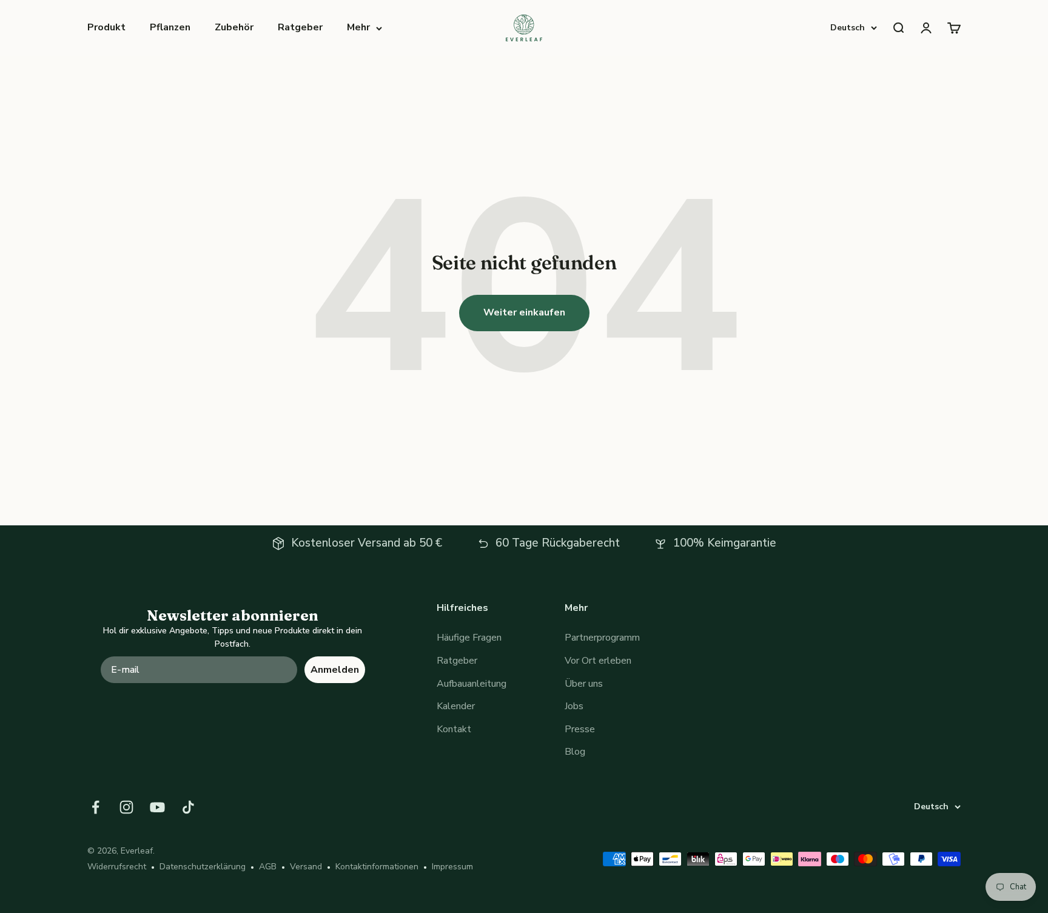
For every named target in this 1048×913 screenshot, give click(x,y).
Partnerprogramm (602, 637)
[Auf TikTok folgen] (188, 807)
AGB (268, 866)
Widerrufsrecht (116, 866)
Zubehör (234, 27)
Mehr (358, 27)
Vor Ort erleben (598, 660)
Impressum (452, 866)
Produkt (106, 27)
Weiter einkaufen (524, 312)
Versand (306, 866)
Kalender (456, 706)
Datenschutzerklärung (203, 866)
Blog (575, 751)
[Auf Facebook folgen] (95, 807)
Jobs (574, 706)
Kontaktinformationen (376, 866)
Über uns (584, 683)
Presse (580, 729)
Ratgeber (300, 27)
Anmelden (335, 669)
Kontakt (454, 729)
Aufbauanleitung (471, 683)
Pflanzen (170, 27)
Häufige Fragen (469, 637)
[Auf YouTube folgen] (157, 807)
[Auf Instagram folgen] (126, 807)
